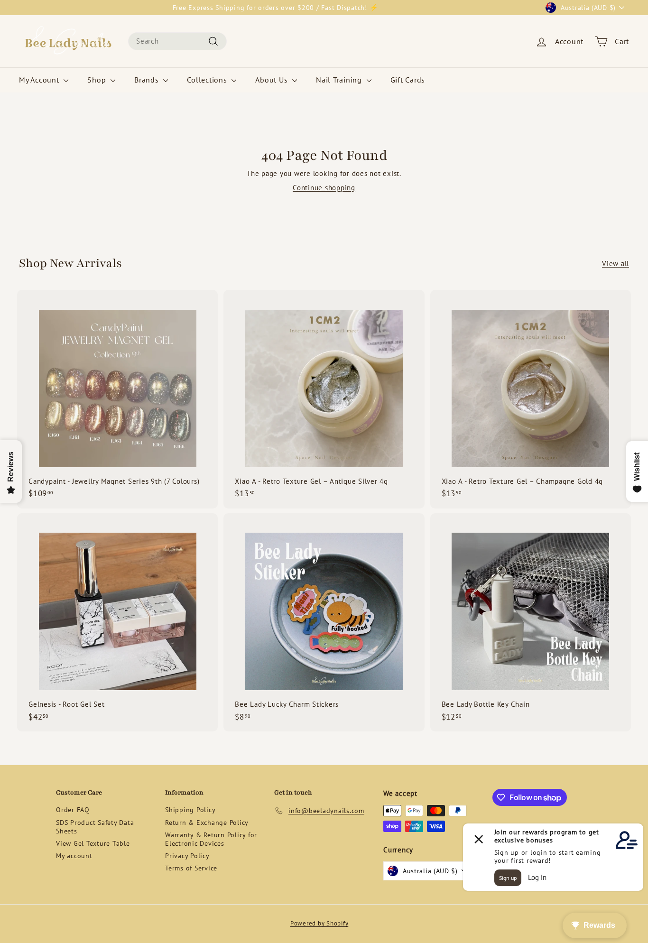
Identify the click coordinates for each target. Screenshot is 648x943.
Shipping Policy (190, 809)
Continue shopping (324, 187)
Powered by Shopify (319, 923)
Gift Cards (408, 79)
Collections (208, 79)
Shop (97, 79)
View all (615, 263)
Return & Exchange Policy (207, 822)
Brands (147, 79)
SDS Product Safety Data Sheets (95, 826)
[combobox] (177, 41)
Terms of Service (191, 868)
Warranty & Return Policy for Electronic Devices (211, 839)
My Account (40, 79)
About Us (272, 79)
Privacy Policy (187, 855)
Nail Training (340, 79)
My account (74, 855)
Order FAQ (73, 809)
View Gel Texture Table (93, 843)
